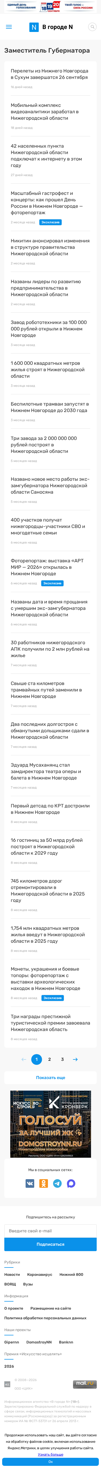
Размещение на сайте (50, 1308)
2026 (9, 1366)
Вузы (28, 1284)
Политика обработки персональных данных (45, 1318)
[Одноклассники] (42, 1186)
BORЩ (10, 1284)
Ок (50, 1462)
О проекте (13, 1308)
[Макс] (68, 1186)
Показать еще (50, 1077)
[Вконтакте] (30, 1186)
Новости (12, 1274)
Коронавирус (39, 1274)
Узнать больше (50, 1454)
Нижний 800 (71, 1274)
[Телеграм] (55, 1186)
